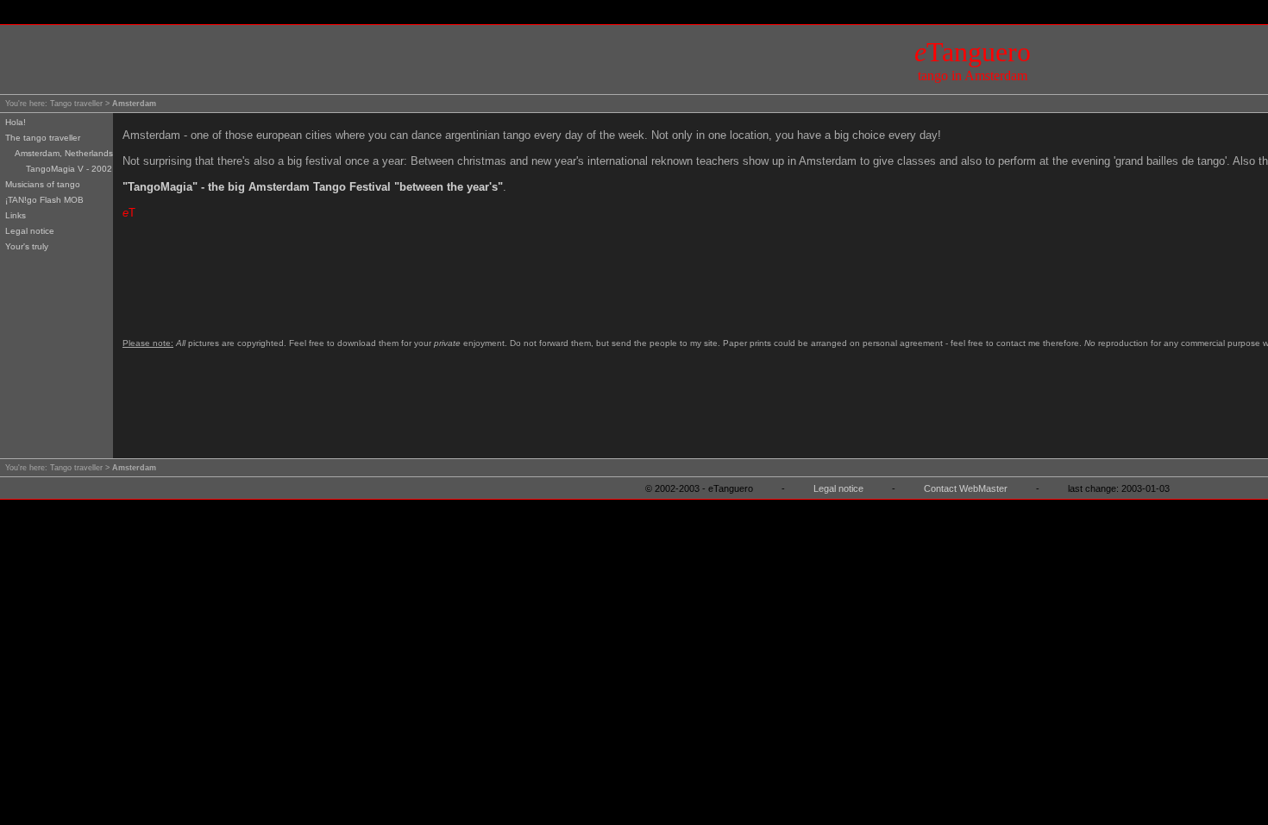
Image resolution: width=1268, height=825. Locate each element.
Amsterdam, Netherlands (64, 153)
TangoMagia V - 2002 (69, 168)
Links (15, 215)
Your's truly (26, 246)
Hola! (15, 122)
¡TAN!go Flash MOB (44, 200)
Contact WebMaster (965, 488)
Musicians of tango (42, 184)
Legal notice (29, 231)
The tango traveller (42, 137)
